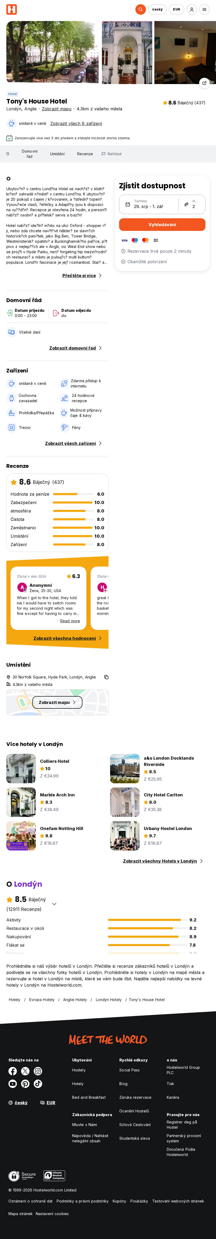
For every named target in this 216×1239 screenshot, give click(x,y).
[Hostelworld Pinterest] (25, 1084)
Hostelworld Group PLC (183, 1070)
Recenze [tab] (85, 154)
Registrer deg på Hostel (182, 1124)
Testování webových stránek (178, 1201)
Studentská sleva (134, 1138)
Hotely (78, 1083)
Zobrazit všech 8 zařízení (76, 123)
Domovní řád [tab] (29, 154)
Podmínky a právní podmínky (83, 1201)
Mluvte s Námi (84, 1124)
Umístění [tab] (57, 154)
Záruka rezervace (135, 1097)
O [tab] (7, 154)
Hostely (79, 1070)
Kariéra (173, 1097)
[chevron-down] (54, 904)
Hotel (12, 94)
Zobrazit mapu (56, 108)
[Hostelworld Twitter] (25, 1071)
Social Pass (129, 1070)
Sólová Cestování (135, 1124)
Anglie (30, 108)
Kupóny (119, 1201)
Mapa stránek (20, 1213)
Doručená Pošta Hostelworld (181, 1152)
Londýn (13, 108)
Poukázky (139, 1201)
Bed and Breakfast (89, 1097)
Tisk (170, 1083)
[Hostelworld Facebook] (12, 1071)
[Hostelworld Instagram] (38, 1071)
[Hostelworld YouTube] (12, 1084)
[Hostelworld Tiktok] (38, 1084)
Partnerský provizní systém (184, 1138)
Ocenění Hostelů (134, 1111)
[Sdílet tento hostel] (204, 83)
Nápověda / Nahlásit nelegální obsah (90, 1138)
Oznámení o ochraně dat (30, 1201)
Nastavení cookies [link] (52, 1213)
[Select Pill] (140, 9)
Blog (123, 1083)
